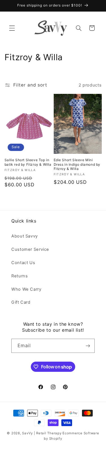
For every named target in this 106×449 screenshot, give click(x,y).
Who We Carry (26, 289)
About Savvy (24, 236)
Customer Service (30, 249)
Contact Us (23, 262)
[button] (11, 27)
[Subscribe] (87, 346)
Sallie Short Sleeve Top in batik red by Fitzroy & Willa (28, 162)
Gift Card (21, 302)
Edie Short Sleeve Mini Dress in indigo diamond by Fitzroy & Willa (77, 164)
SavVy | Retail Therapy (41, 433)
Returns (19, 276)
